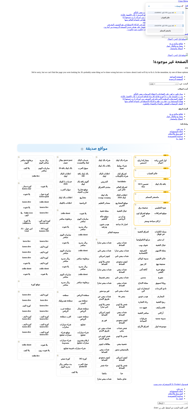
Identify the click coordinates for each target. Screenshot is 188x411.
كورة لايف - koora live (44, 317)
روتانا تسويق (161, 283)
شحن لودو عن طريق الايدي (104, 337)
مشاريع (83, 197)
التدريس (104, 182)
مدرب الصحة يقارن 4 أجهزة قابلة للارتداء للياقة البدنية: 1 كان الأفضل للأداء (152, 96)
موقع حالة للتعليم (104, 217)
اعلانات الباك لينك (104, 175)
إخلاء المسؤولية (176, 131)
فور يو (104, 320)
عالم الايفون (161, 258)
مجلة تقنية (104, 211)
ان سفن (160, 240)
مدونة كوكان (143, 258)
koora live (26, 202)
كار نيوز (143, 264)
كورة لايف (44, 247)
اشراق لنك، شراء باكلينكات (121, 175)
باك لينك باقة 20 (65, 168)
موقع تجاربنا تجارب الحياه (83, 190)
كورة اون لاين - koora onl (44, 222)
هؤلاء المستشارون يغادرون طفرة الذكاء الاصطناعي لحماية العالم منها (154, 101)
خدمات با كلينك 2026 (65, 183)
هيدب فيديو (143, 296)
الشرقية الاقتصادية (143, 252)
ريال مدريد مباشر (83, 228)
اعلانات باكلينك (65, 203)
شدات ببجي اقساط (122, 244)
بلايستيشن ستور (122, 350)
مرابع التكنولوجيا (143, 240)
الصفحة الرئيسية (176, 79)
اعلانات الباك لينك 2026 (121, 196)
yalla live (36, 176)
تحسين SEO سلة (143, 185)
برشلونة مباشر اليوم (26, 161)
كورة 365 (83, 359)
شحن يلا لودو (121, 336)
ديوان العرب (65, 189)
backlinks (122, 181)
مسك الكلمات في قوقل (161, 233)
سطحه (65, 295)
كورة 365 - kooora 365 (44, 230)
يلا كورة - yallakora (27, 222)
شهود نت (143, 307)
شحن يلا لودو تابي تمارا (104, 305)
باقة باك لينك (160, 184)
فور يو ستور (104, 291)
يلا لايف (74, 372)
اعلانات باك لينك (65, 197)
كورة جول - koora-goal (44, 195)
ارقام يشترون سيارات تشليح (83, 341)
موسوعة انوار (160, 326)
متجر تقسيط (104, 277)
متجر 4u (121, 296)
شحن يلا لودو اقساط (104, 263)
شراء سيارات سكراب (65, 325)
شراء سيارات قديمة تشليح (75, 348)
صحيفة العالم (113, 232)
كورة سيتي (65, 359)
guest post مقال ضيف (65, 161)
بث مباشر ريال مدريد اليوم (65, 365)
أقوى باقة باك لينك (83, 183)
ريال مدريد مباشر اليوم (44, 161)
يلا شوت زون (44, 350)
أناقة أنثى (143, 269)
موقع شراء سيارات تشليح (65, 333)
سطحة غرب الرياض (65, 310)
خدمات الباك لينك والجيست (83, 161)
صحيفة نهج (160, 264)
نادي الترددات (160, 288)
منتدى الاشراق (104, 187)
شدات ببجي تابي (104, 251)
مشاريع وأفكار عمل (174, 46)
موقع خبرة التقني (160, 270)
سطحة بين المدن (83, 302)
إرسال (160, 403)
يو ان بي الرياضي (121, 217)
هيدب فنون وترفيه (104, 225)
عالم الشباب (152, 173)
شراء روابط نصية (122, 167)
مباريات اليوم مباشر (83, 220)
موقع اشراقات (160, 213)
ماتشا (104, 373)
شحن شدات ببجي (122, 329)
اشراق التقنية (143, 232)
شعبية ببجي (122, 344)
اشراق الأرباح (143, 326)
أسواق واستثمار (176, 48)
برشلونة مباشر (65, 219)
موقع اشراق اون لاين (143, 214)
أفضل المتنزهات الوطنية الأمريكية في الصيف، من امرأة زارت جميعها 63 (153, 99)
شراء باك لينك (122, 160)
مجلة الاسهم (161, 251)
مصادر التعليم (104, 203)
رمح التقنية (160, 302)
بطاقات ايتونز (104, 344)
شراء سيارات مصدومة (65, 341)
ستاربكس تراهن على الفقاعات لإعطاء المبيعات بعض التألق (158, 94)
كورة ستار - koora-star (26, 187)
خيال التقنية (161, 245)
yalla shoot (65, 213)
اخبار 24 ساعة (122, 224)
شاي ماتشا (121, 379)
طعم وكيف (160, 307)
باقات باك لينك (104, 166)
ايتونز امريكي (104, 256)
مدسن (143, 277)
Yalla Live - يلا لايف (27, 214)
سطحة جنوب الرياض (83, 317)
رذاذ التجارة (143, 302)
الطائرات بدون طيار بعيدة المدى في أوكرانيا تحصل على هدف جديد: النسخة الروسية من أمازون (143, 27)
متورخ (160, 277)
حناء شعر (104, 365)
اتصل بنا (179, 139)
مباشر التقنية (143, 313)
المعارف (160, 296)
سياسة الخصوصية (175, 136)
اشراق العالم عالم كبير (121, 188)
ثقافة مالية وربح (176, 44)
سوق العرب (83, 168)
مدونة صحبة (161, 318)
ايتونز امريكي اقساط (104, 313)
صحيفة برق (143, 208)
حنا (121, 373)
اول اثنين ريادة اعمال (160, 161)
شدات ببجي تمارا (104, 243)
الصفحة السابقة (176, 77)
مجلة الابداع (143, 283)
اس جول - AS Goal (26, 230)
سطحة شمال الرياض (83, 310)
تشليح (83, 324)
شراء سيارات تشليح (83, 333)
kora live (26, 241)
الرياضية (82, 203)
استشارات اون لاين (143, 289)
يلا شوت (83, 213)
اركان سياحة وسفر (152, 221)
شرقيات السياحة (143, 319)
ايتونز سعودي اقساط (121, 263)
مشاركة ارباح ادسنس (143, 161)
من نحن (179, 129)
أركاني (160, 313)
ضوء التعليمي (160, 208)
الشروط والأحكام (175, 134)
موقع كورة (35, 284)
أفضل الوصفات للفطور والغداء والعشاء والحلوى (163, 104)
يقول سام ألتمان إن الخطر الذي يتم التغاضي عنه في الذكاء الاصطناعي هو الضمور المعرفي (145, 25)
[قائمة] (187, 53)
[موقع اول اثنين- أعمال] (177, 39)
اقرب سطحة (65, 316)
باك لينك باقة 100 (83, 175)
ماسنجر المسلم (152, 197)
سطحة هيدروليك (66, 301)
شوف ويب (143, 245)
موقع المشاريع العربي (122, 204)
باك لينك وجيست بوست (104, 196)
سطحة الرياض (83, 295)
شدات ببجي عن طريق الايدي (104, 297)
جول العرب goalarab (83, 365)
